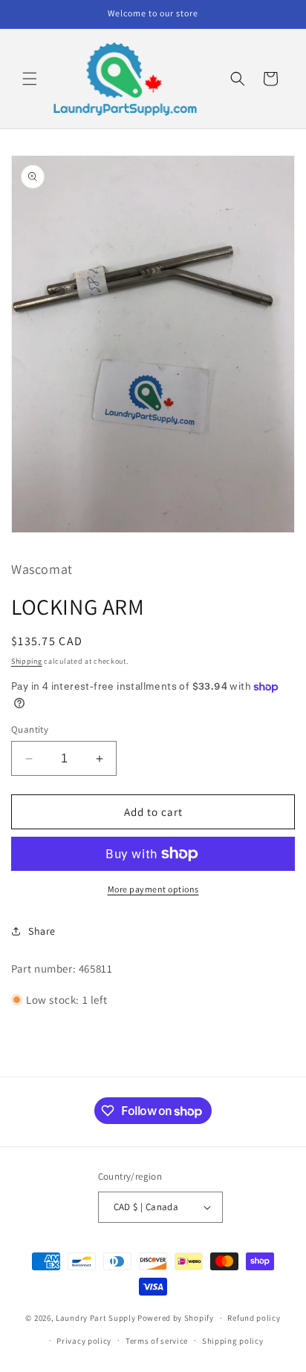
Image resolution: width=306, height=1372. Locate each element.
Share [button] (42, 931)
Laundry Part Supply (96, 1318)
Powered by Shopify (175, 1318)
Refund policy (253, 1318)
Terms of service (157, 1341)
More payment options (153, 889)
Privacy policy (83, 1341)
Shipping (26, 661)
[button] (29, 78)
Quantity (29, 729)
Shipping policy (233, 1341)
